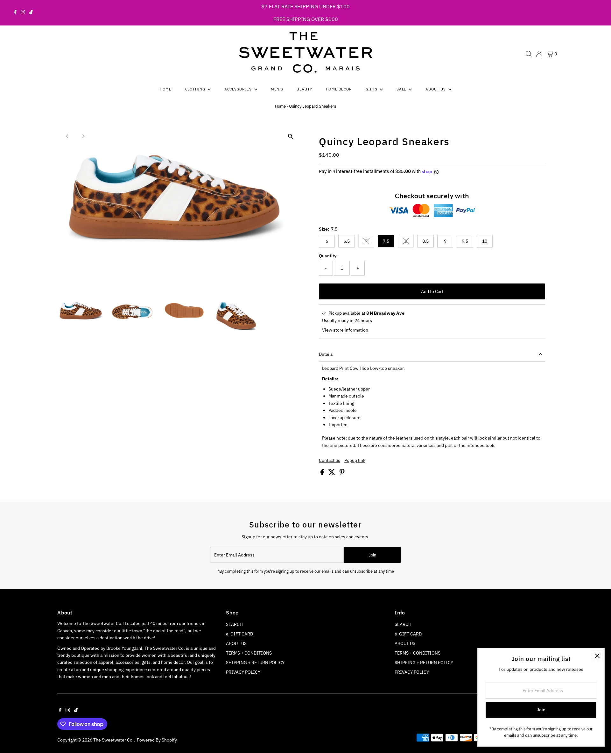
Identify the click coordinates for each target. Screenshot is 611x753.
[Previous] (67, 136)
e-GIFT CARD (239, 634)
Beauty (304, 89)
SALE (402, 89)
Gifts (372, 89)
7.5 (386, 241)
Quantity (327, 256)
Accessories (238, 89)
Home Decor (339, 89)
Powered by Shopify (157, 740)
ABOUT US (236, 643)
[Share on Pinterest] (342, 474)
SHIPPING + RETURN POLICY (255, 662)
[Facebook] (15, 12)
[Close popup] (597, 655)
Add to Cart (432, 291)
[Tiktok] (31, 12)
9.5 (465, 241)
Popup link (354, 460)
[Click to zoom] (290, 136)
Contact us (329, 460)
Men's (277, 89)
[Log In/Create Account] (539, 54)
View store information (345, 330)
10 (484, 241)
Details (326, 354)
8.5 (425, 241)
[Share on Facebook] (322, 474)
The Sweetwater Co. (113, 740)
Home (165, 89)
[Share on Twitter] (332, 474)
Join (372, 555)
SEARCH (234, 624)
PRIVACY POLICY (243, 672)
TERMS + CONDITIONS (249, 653)
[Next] (83, 136)
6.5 (346, 241)
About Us (435, 89)
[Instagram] (23, 12)
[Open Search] (528, 54)
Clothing (195, 89)
